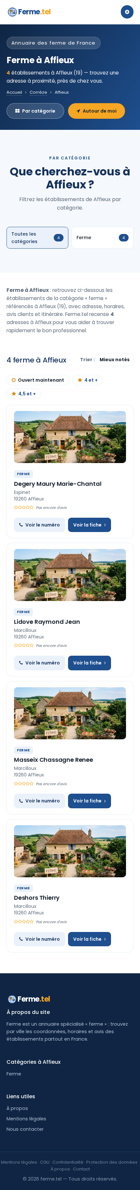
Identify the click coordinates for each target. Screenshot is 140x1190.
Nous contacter (25, 1129)
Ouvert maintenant (41, 380)
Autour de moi (100, 111)
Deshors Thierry (37, 898)
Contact (81, 1169)
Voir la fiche (87, 525)
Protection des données (111, 1162)
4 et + (91, 380)
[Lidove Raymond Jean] (70, 575)
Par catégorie (38, 111)
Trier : (88, 359)
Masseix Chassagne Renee (53, 760)
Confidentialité (67, 1162)
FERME (23, 473)
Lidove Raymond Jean (47, 622)
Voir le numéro (42, 525)
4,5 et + (27, 393)
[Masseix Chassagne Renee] (70, 713)
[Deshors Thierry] (70, 851)
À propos (17, 1108)
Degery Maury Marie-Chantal (57, 484)
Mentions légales (26, 1118)
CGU (44, 1162)
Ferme (34, 12)
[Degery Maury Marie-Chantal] (70, 437)
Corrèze (38, 92)
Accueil (14, 92)
